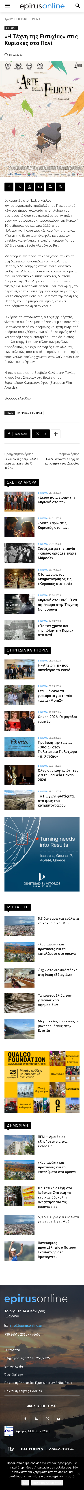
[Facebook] (8, 187)
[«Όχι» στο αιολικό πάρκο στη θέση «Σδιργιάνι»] (19, 978)
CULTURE (22, 19)
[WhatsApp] (29, 187)
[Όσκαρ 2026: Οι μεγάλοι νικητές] (19, 721)
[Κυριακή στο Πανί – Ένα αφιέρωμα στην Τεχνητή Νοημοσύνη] (19, 604)
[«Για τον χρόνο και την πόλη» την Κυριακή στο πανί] (19, 630)
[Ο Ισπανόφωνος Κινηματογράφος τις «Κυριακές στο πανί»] (19, 579)
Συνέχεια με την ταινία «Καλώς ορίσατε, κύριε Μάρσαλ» (57, 553)
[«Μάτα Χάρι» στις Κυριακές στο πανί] (19, 527)
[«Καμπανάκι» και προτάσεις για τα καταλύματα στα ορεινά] (19, 952)
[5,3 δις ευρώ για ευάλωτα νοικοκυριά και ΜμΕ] (19, 926)
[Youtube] (58, 1419)
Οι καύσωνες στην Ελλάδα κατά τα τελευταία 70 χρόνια (21, 463)
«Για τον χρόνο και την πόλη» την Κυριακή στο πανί (56, 630)
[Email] (39, 187)
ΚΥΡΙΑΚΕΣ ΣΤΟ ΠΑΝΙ (29, 412)
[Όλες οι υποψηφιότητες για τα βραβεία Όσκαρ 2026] (19, 775)
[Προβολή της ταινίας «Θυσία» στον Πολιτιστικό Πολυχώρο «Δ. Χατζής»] (19, 747)
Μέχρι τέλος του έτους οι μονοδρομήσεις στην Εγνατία (58, 1026)
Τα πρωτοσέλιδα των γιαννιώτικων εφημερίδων (54, 1000)
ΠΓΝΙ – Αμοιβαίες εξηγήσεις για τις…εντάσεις (53, 1141)
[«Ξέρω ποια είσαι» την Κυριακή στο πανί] (19, 502)
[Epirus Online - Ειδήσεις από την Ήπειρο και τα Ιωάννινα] (42, 1299)
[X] (19, 187)
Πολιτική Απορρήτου (47, 1482)
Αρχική (8, 19)
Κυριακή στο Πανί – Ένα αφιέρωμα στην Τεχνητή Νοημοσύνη (58, 605)
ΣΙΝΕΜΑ (35, 19)
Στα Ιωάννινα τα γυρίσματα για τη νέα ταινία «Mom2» (55, 696)
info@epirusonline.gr (26, 1325)
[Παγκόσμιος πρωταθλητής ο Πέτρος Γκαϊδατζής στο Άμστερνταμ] (19, 1251)
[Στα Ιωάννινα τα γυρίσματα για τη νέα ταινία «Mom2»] (19, 695)
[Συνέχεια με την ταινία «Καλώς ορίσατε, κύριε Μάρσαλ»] (19, 553)
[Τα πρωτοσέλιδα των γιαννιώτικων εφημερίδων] (19, 1003)
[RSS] (36, 1419)
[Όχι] (78, 1474)
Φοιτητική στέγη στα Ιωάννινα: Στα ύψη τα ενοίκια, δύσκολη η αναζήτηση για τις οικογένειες (55, 1197)
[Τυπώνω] (50, 187)
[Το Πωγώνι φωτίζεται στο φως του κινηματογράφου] (19, 800)
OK (25, 1482)
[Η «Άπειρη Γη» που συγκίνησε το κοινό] (19, 669)
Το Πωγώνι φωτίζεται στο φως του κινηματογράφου (56, 801)
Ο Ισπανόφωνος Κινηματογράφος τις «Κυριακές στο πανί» (55, 579)
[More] (55, 433)
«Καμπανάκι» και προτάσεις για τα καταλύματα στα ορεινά (57, 949)
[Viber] (60, 187)
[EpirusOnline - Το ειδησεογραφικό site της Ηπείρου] (42, 6)
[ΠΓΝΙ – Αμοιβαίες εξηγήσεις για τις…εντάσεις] (19, 1145)
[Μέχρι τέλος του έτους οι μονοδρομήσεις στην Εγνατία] (19, 1029)
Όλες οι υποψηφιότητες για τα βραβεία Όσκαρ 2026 (58, 775)
